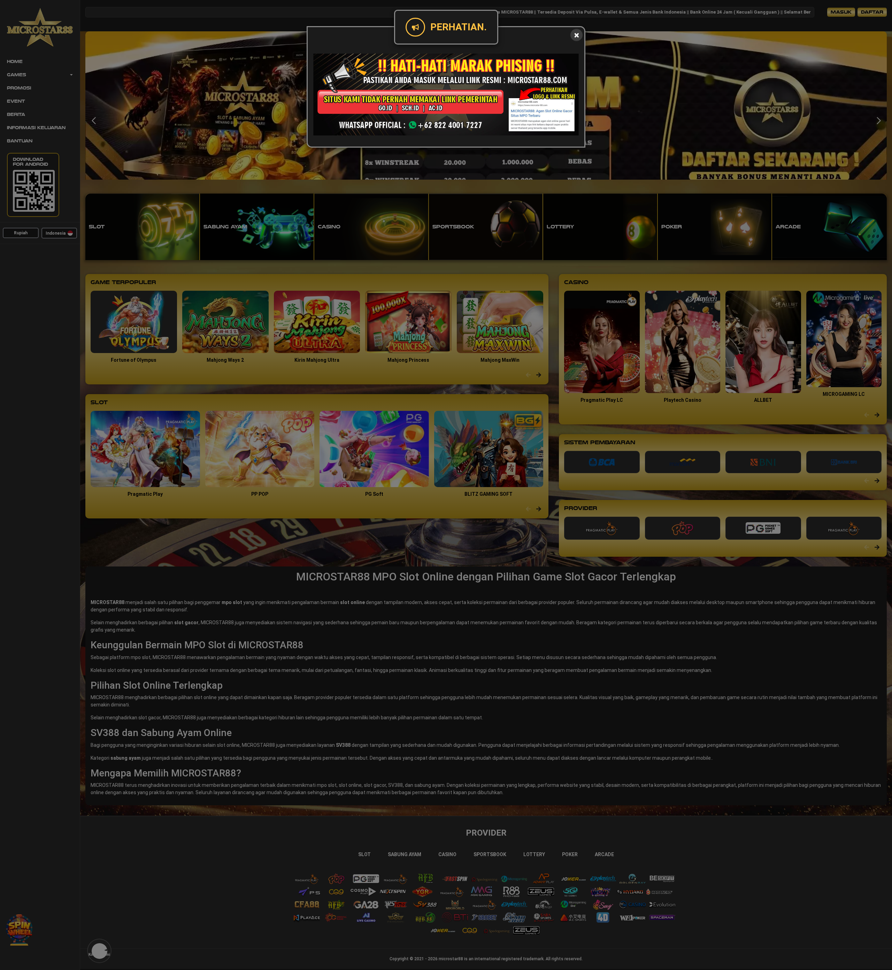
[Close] (576, 35)
